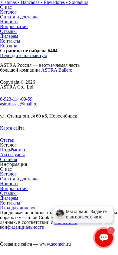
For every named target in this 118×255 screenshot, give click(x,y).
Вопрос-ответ (14, 26)
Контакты (10, 41)
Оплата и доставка (19, 16)
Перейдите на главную (23, 55)
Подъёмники (13, 149)
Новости (9, 21)
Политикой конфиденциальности (38, 225)
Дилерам (9, 36)
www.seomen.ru (55, 244)
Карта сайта (12, 128)
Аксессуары (12, 154)
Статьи (7, 140)
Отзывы (8, 31)
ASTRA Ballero (56, 70)
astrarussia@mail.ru (19, 103)
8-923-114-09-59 (16, 99)
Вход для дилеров (18, 207)
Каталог (8, 12)
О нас (6, 7)
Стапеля (8, 159)
